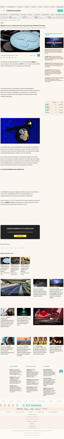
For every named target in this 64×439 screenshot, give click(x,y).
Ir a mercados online (4, 17)
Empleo (46, 6)
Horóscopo (59, 401)
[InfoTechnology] (44, 409)
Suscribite (31, 411)
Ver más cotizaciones (60, 17)
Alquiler (33, 6)
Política (30, 14)
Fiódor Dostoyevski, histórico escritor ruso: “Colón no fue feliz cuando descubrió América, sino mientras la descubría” (54, 65)
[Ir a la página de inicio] (4, 11)
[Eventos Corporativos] (26, 409)
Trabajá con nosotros (32, 414)
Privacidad (32, 423)
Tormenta (2, 6)
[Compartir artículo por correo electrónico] (12, 57)
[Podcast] (38, 409)
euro (7, 247)
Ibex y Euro (23, 14)
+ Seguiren (33, 55)
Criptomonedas (45, 14)
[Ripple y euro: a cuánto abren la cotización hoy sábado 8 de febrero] (25, 260)
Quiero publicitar (21, 235)
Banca (52, 14)
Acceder (60, 10)
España (21, 62)
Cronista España (3, 20)
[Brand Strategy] (32, 409)
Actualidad (37, 14)
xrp (15, 247)
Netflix (52, 6)
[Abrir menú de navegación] (1, 11)
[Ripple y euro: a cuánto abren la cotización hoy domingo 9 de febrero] (15, 260)
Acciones (40, 6)
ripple (18, 20)
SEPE (26, 401)
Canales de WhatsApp (19, 411)
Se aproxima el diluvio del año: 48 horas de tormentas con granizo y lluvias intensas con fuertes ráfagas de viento (54, 51)
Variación (54, 102)
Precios (32, 401)
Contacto (8, 411)
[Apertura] (19, 409)
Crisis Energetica (42, 401)
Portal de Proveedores (53, 411)
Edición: (59, 6)
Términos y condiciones (32, 421)
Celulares (11, 401)
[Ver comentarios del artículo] (15, 57)
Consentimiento (32, 425)
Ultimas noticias (4, 14)
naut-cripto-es (21, 247)
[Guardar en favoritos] (38, 55)
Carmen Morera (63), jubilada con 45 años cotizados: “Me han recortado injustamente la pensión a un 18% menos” (54, 79)
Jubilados (20, 6)
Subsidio (51, 401)
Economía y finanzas (14, 14)
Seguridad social (11, 6)
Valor (62, 102)
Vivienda (27, 6)
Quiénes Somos (41, 411)
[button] (61, 371)
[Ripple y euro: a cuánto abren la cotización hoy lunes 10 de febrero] (5, 260)
